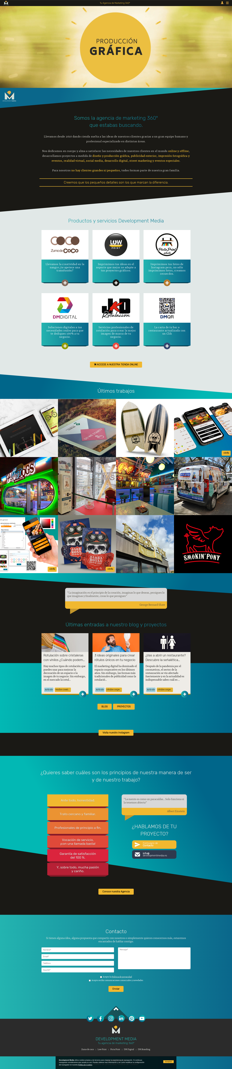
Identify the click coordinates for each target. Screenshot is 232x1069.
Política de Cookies (85, 1065)
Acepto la (117, 977)
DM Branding (144, 1049)
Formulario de (150, 844)
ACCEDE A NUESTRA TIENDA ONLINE (117, 364)
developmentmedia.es (155, 854)
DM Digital (129, 1049)
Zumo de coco (87, 1049)
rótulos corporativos (114, 690)
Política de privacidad (122, 977)
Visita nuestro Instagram (116, 733)
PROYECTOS (124, 706)
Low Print (102, 1049)
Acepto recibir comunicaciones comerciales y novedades (117, 980)
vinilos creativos (63, 690)
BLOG (105, 706)
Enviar (116, 989)
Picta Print (115, 1049)
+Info (226, 453)
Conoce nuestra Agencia (116, 891)
